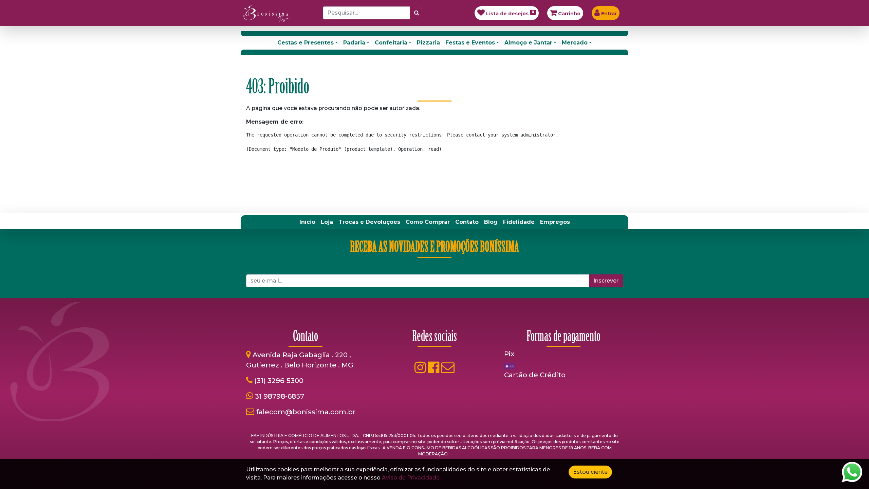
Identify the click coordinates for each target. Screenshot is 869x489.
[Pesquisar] (417, 12)
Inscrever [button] (605, 280)
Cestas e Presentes (305, 42)
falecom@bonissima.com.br (305, 412)
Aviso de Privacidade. (411, 477)
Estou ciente (590, 472)
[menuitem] (307, 222)
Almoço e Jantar (528, 42)
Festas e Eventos (470, 42)
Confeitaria (391, 42)
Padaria (354, 42)
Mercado (575, 42)
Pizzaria (428, 42)
